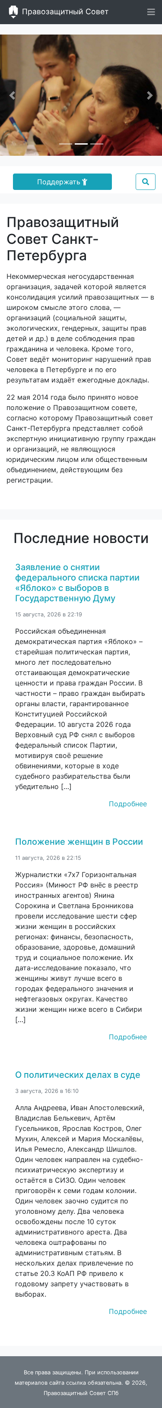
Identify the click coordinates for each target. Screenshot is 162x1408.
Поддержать (58, 181)
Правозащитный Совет (64, 11)
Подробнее (128, 803)
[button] (12, 95)
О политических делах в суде (77, 1075)
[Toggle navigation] (151, 12)
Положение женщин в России (79, 842)
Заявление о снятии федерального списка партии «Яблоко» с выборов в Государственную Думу (77, 582)
